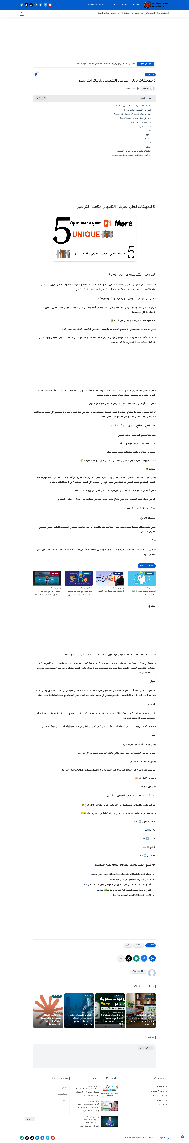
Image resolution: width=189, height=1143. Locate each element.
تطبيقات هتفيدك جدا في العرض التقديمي (134, 151)
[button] (144, 958)
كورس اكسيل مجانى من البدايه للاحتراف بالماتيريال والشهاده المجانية (88, 1107)
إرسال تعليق (145, 1048)
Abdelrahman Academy (133, 1138)
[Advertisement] (94, 40)
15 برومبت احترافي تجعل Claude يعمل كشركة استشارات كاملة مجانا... (50, 1020)
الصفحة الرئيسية (158, 1086)
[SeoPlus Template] (167, 1138)
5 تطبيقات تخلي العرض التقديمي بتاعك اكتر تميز (130, 106)
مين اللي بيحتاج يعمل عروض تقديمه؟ (135, 118)
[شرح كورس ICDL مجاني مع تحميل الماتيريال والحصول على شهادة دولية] (109, 1090)
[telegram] (45, 5)
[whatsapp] (21, 5)
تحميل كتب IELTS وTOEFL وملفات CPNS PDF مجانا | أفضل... (109, 64)
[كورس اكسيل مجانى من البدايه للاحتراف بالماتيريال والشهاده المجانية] (109, 1106)
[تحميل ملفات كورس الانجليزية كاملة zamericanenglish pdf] (109, 1121)
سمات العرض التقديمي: (141, 123)
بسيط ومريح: (145, 127)
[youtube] (50, 5)
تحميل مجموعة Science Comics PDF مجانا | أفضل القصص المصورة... (142, 1020)
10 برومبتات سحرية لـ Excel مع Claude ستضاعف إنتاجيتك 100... (112, 1020)
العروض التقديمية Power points (137, 110)
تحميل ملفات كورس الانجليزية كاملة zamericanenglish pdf (89, 1123)
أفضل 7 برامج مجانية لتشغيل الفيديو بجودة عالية (48, 593)
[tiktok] (26, 5)
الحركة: (148, 143)
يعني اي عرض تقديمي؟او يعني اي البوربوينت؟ (132, 114)
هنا (136, 822)
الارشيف (124, 5)
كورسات (139, 13)
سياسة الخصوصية (95, 5)
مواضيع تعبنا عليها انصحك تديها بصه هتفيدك (131, 155)
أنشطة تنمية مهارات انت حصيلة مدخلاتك (144, 593)
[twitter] (31, 5)
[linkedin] (36, 5)
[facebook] (40, 5)
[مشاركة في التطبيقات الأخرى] (121, 958)
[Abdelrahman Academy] (156, 5)
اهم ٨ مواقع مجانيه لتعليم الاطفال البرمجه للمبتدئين (80, 593)
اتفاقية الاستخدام (158, 1091)
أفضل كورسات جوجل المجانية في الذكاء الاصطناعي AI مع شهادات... (80, 1020)
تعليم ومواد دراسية (107, 13)
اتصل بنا (136, 5)
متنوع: (148, 135)
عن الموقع (112, 5)
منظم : (148, 147)
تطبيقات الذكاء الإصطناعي (157, 13)
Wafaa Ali (145, 88)
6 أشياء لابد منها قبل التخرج (110, 591)
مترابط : (147, 139)
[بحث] (22, 14)
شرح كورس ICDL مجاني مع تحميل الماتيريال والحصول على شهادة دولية (87, 1092)
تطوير (128, 945)
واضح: (148, 131)
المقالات (126, 13)
